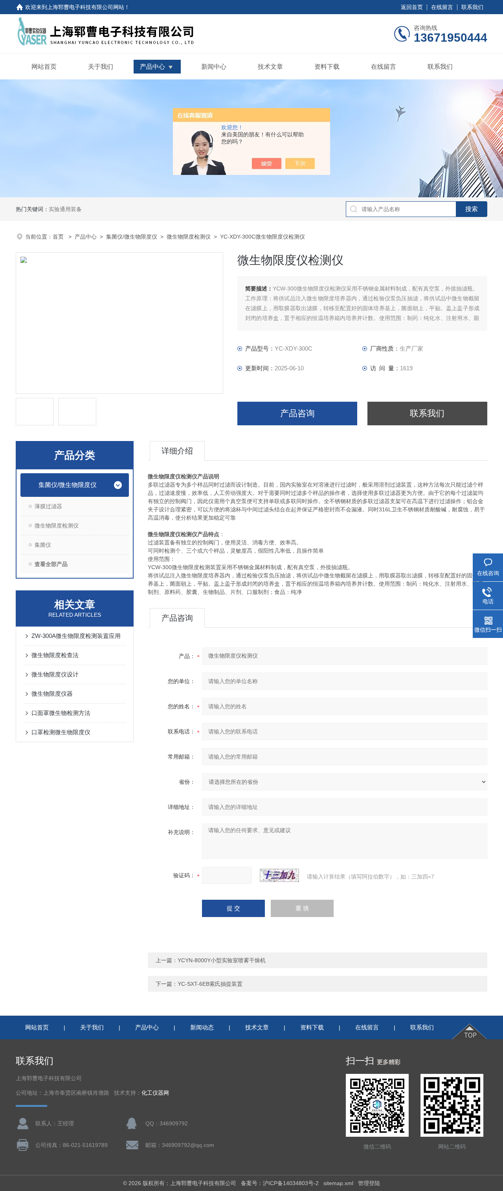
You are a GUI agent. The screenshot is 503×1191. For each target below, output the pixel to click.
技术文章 (270, 66)
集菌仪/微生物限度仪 (131, 236)
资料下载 (327, 66)
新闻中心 (213, 66)
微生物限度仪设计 (55, 674)
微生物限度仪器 (52, 693)
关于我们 (100, 66)
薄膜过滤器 (48, 506)
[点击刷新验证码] (279, 875)
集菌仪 (43, 545)
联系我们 (472, 7)
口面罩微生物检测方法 (60, 712)
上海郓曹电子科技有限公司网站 (85, 7)
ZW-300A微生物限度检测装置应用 (76, 635)
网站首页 (44, 66)
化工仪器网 (155, 1093)
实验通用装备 (65, 209)
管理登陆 (369, 1183)
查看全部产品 (51, 564)
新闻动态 (202, 1027)
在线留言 (442, 7)
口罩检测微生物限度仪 (60, 732)
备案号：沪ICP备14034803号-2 (280, 1183)
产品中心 (152, 66)
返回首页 (412, 7)
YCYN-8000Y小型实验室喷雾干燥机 (222, 960)
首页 (59, 236)
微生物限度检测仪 (189, 236)
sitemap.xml (338, 1183)
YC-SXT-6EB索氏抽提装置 (210, 984)
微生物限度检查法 (55, 655)
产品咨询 (297, 413)
